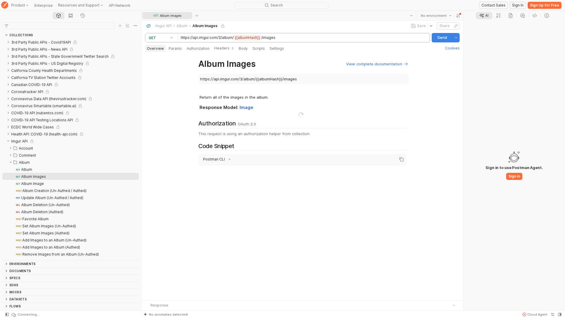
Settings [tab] (277, 48)
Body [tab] (243, 48)
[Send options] (456, 37)
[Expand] (8, 42)
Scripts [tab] (258, 48)
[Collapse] (8, 141)
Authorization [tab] (198, 48)
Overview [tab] (155, 48)
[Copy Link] (455, 25)
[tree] (70, 149)
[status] (25, 314)
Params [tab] (175, 48)
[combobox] (436, 15)
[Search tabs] (411, 15)
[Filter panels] (6, 26)
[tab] (58, 15)
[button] (458, 15)
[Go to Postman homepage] (4, 5)
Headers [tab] (224, 48)
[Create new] (120, 25)
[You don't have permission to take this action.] (196, 15)
